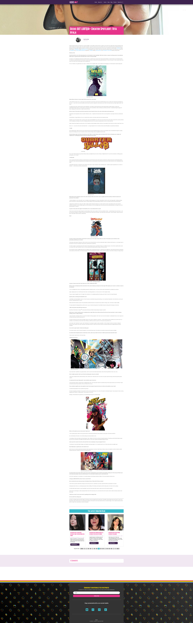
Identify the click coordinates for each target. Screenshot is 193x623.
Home (96, 2)
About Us (100, 2)
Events (105, 2)
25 (96, 548)
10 (88, 548)
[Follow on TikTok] (105, 609)
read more (74, 544)
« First (82, 548)
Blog (111, 2)
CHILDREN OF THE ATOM (107, 50)
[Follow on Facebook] (93, 609)
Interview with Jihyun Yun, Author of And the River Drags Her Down (77, 534)
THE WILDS (118, 48)
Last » (118, 548)
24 (94, 548)
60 (111, 548)
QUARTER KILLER (84, 49)
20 (90, 548)
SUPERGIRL (72, 50)
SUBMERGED (76, 49)
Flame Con (120, 2)
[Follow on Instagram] (99, 609)
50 (109, 548)
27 (100, 548)
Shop (109, 2)
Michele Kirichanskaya (75, 537)
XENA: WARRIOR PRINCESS (80, 50)
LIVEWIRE (91, 50)
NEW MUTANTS (98, 50)
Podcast (115, 2)
